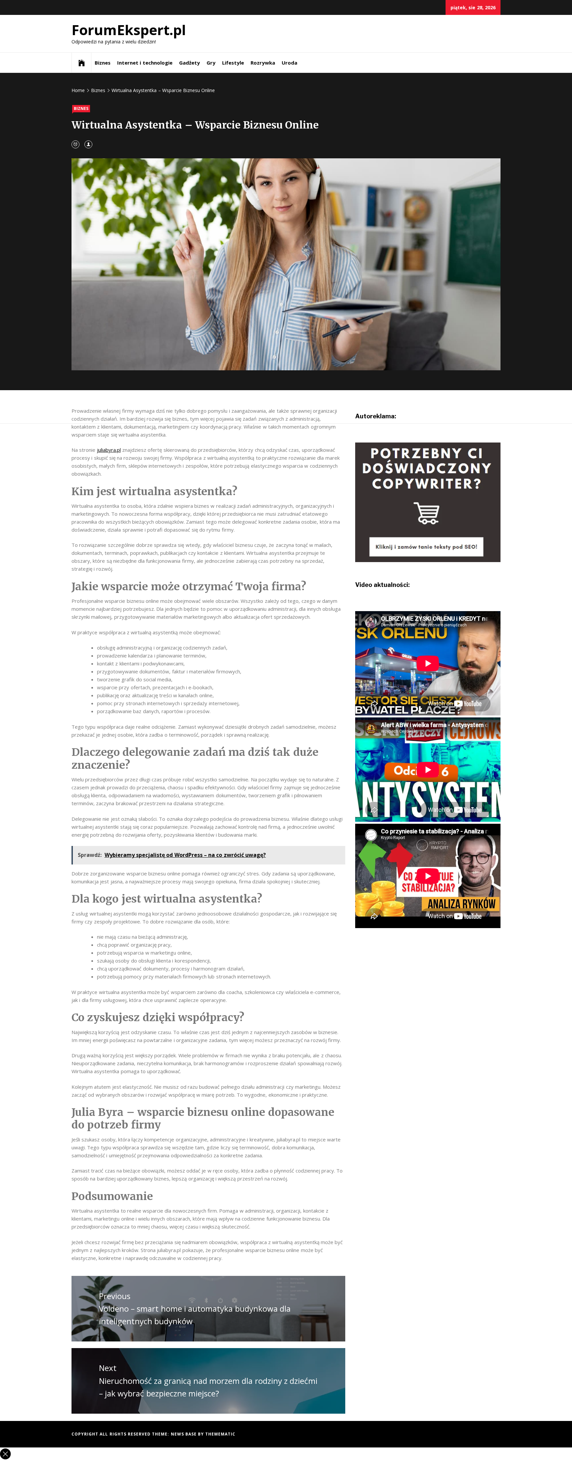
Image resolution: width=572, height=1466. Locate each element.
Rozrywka (263, 62)
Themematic (220, 1434)
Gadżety (189, 62)
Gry (211, 62)
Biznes (103, 62)
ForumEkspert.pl (129, 29)
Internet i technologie (144, 62)
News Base (184, 1434)
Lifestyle (233, 62)
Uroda (289, 62)
